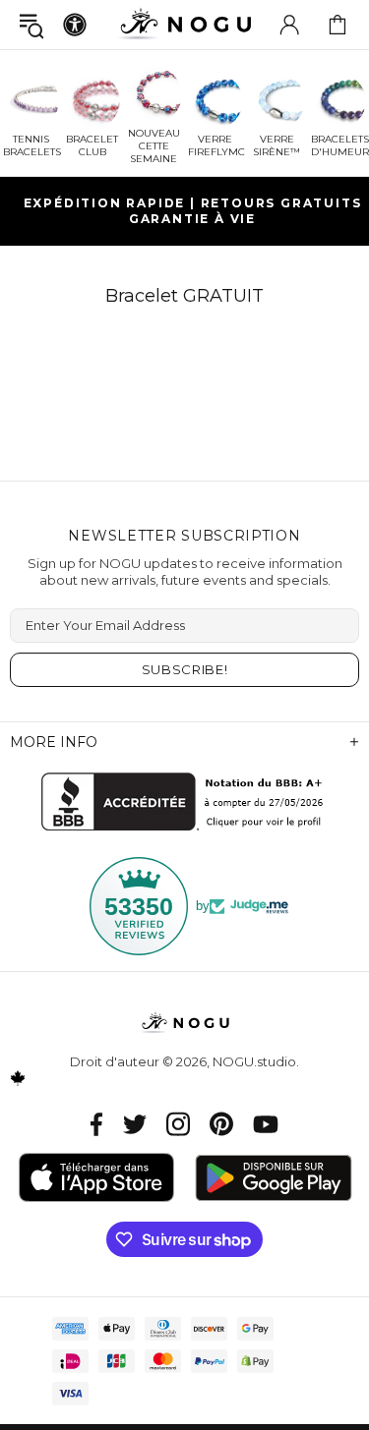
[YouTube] (265, 1124)
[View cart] (337, 24)
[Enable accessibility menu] (75, 24)
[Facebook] (97, 1124)
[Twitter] (135, 1124)
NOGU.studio (185, 24)
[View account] (289, 24)
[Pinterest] (221, 1124)
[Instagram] (178, 1124)
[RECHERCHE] (31, 25)
